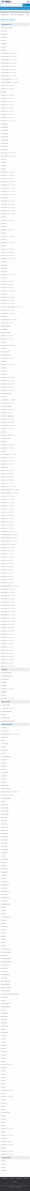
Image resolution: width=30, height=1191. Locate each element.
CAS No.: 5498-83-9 (8, 637)
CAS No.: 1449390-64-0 (8, 172)
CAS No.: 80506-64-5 (8, 1144)
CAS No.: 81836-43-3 (8, 598)
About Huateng (4, 1178)
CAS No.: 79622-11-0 (8, 470)
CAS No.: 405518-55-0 (9, 56)
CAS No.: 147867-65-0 (8, 698)
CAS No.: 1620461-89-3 (8, 85)
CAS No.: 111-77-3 (7, 412)
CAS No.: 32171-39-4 (7, 1135)
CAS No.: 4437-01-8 (7, 573)
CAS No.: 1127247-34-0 (8, 120)
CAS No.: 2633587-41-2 (8, 220)
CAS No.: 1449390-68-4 (8, 515)
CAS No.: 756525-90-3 (8, 496)
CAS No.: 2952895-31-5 (8, 364)
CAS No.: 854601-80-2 (8, 525)
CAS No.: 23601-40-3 (8, 576)
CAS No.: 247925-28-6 (10, 734)
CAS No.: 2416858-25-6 (8, 258)
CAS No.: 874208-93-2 (10, 489)
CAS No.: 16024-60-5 (9, 75)
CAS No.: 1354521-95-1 (8, 252)
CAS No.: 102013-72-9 (9, 59)
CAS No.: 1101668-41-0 (9, 213)
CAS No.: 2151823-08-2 (8, 377)
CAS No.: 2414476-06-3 (8, 313)
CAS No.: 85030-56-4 (8, 640)
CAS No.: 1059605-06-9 (8, 297)
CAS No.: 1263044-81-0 (9, 618)
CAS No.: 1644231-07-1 (9, 614)
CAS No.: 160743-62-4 (8, 795)
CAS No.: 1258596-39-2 (8, 88)
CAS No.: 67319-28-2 (8, 602)
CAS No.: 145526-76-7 (10, 79)
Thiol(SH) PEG (5, 14)
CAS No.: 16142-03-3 (9, 69)
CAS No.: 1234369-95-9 (10, 534)
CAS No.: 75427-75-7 (9, 66)
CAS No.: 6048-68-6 (7, 566)
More (27, 14)
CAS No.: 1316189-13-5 (8, 117)
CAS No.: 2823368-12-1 (9, 181)
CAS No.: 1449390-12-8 (8, 502)
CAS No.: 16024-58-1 (9, 454)
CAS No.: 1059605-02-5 (8, 310)
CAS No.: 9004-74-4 (7, 1154)
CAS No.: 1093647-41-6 (9, 589)
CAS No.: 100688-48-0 (10, 82)
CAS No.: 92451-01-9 (8, 1090)
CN (12, 1)
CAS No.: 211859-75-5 (8, 104)
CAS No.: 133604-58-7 (8, 358)
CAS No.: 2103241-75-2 (10, 53)
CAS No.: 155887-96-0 (8, 111)
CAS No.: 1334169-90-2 (9, 611)
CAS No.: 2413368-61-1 (8, 281)
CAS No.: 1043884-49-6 (8, 656)
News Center (26, 1178)
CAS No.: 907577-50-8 (8, 274)
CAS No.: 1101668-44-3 (9, 210)
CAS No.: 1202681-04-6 (8, 255)
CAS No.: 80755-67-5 (8, 114)
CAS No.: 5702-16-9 (8, 428)
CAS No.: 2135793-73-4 (9, 425)
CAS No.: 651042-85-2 (8, 448)
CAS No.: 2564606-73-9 (8, 236)
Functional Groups (25, 8)
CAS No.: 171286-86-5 (8, 300)
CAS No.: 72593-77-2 (7, 335)
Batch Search (14, 8)
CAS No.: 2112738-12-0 (8, 249)
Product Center (11, 1178)
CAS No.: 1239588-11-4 (9, 188)
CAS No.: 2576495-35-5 (9, 191)
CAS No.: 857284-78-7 (9, 486)
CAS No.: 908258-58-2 (9, 319)
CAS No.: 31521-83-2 (7, 563)
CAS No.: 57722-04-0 (12, 306)
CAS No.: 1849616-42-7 (10, 791)
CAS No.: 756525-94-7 (8, 422)
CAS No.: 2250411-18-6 (9, 194)
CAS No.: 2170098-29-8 (8, 242)
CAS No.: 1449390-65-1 (8, 175)
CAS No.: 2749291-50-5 (9, 152)
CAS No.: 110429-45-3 (8, 528)
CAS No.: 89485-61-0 (7, 1141)
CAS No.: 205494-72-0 (8, 688)
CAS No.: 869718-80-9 (8, 650)
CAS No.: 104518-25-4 (8, 390)
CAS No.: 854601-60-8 (8, 383)
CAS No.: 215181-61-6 (8, 666)
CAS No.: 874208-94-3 (8, 505)
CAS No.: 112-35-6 (7, 464)
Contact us (15, 1181)
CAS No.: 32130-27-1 (8, 387)
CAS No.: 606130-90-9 (8, 659)
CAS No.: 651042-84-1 (8, 284)
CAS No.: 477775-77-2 (8, 483)
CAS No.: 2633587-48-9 (8, 380)
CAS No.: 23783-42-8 (8, 582)
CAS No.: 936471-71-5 (9, 708)
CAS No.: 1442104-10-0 (8, 178)
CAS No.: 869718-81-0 (8, 627)
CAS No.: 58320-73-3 (8, 101)
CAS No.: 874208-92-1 (8, 499)
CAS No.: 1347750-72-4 (9, 595)
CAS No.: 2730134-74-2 (9, 207)
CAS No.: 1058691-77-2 (10, 537)
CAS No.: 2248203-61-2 (9, 345)
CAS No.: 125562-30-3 (8, 518)
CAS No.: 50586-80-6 (8, 480)
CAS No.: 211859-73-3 (8, 624)
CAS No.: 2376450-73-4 (8, 409)
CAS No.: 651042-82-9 (8, 550)
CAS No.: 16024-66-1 (9, 72)
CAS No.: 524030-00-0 (8, 557)
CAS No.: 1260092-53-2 (9, 156)
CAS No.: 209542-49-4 (8, 605)
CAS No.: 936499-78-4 (8, 98)
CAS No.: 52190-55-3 (7, 560)
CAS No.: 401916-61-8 (7, 1151)
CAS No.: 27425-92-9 (8, 403)
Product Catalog (5, 8)
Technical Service (19, 1178)
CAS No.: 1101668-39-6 (9, 544)
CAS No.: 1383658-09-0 (8, 621)
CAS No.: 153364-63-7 (8, 531)
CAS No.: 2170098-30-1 (8, 435)
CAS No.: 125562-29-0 (8, 521)
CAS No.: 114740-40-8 (8, 457)
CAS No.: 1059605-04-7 (8, 303)
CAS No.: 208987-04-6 (8, 653)
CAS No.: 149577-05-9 (8, 608)
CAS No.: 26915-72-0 (7, 1128)
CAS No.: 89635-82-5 (8, 547)
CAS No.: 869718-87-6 (8, 419)
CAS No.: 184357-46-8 (8, 634)
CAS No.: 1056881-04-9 (8, 95)
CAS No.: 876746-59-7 (8, 512)
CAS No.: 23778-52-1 (8, 579)
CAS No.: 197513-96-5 (10, 541)
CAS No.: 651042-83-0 (8, 287)
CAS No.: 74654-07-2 (8, 643)
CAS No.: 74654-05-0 (8, 460)
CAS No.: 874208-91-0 (8, 592)
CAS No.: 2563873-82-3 (8, 229)
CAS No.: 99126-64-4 (7, 1096)
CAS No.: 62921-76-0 (8, 473)
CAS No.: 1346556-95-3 (8, 290)
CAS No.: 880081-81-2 (8, 204)
